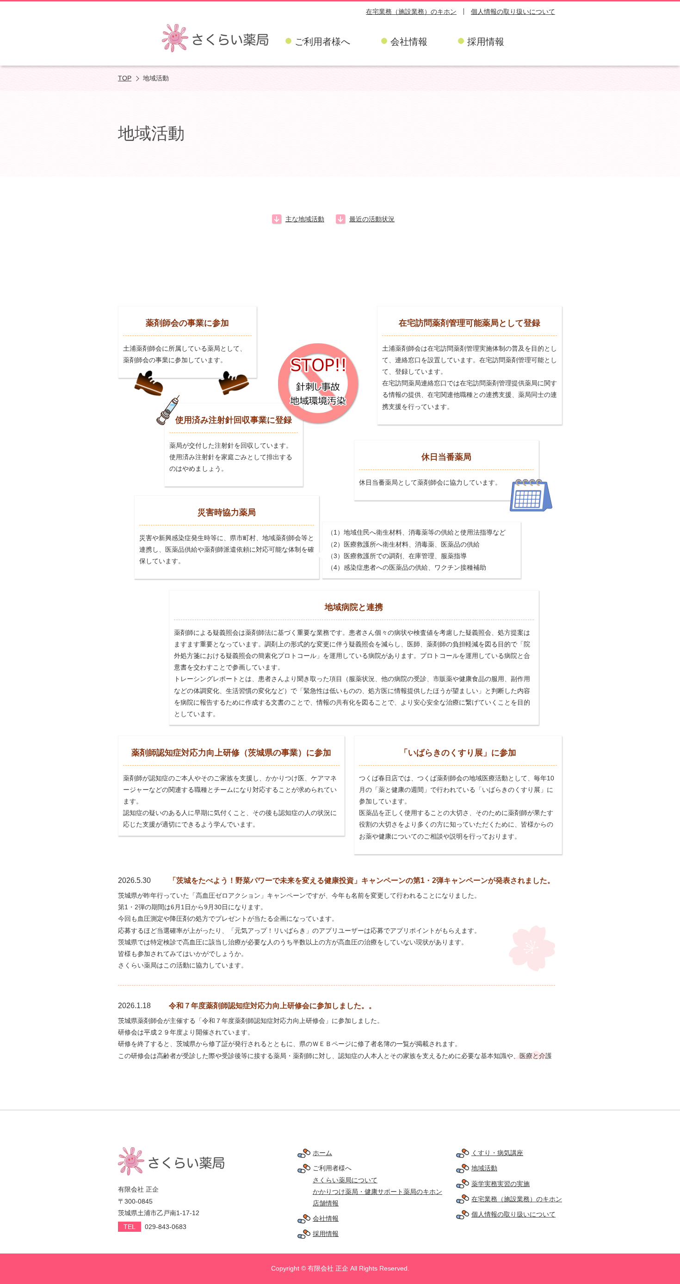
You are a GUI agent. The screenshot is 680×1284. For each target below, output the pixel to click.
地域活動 (484, 1168)
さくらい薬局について (345, 1180)
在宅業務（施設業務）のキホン (411, 11)
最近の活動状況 (372, 219)
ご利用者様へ (322, 42)
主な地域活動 (304, 219)
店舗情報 (326, 1203)
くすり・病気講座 (497, 1152)
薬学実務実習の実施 (500, 1183)
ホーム (322, 1152)
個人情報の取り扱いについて (513, 11)
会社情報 (408, 42)
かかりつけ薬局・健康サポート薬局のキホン (377, 1191)
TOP (124, 78)
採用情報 (485, 42)
